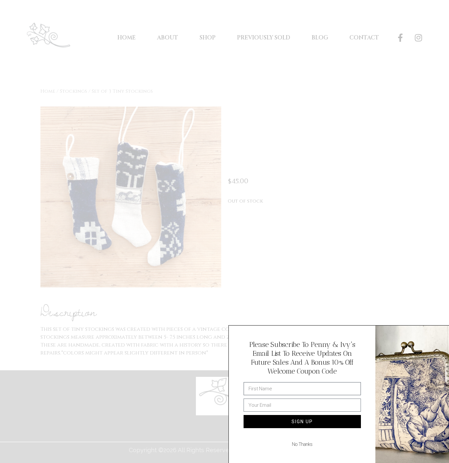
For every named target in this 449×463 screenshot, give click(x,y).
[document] (224, 231)
